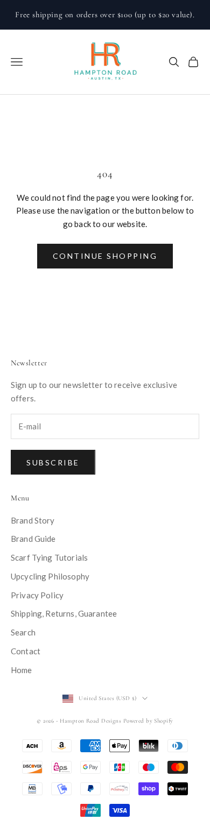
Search (23, 632)
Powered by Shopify (148, 720)
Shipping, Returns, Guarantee (64, 613)
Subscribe (53, 462)
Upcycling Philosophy (50, 576)
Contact (25, 651)
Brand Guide (33, 538)
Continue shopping (105, 255)
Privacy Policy (37, 595)
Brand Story (33, 520)
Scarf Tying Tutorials (49, 557)
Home (21, 670)
